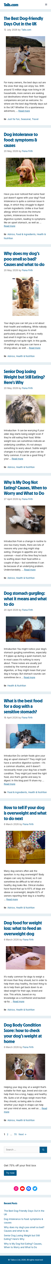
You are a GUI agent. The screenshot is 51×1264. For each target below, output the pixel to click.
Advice (11, 234)
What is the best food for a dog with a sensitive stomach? (23, 706)
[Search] (43, 1150)
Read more (24, 111)
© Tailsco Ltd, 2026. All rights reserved (25, 1260)
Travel (35, 119)
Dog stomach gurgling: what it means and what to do (25, 598)
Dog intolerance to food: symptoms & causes (21, 140)
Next (22, 1134)
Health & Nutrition (25, 356)
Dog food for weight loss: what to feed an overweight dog (23, 928)
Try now (10, 1173)
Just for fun (13, 119)
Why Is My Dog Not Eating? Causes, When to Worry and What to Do (25, 487)
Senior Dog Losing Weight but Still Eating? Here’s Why (24, 377)
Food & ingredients (26, 234)
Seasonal (26, 119)
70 (15, 1134)
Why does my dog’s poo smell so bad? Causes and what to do (24, 259)
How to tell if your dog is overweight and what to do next (25, 813)
